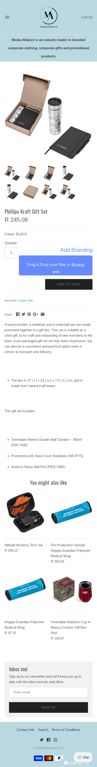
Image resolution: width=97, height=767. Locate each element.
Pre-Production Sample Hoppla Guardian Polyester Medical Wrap (70, 550)
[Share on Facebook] (18, 314)
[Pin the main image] (29, 314)
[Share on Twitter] (23, 314)
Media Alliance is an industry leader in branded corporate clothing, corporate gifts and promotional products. (48, 48)
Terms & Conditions (65, 730)
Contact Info (26, 730)
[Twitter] (42, 740)
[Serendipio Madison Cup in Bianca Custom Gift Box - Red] (71, 590)
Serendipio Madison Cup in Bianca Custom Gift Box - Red (70, 627)
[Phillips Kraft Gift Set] (48, 117)
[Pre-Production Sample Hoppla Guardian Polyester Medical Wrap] (71, 513)
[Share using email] (42, 314)
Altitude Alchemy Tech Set (24, 545)
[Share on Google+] (35, 314)
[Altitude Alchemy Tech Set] (25, 513)
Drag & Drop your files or (55, 264)
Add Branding (76, 250)
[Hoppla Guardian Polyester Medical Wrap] (25, 590)
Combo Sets (25, 300)
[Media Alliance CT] (49, 17)
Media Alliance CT (53, 748)
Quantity (11, 243)
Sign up (48, 707)
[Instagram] (55, 740)
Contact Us (78, 763)
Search (43, 730)
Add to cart (69, 284)
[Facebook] (48, 740)
